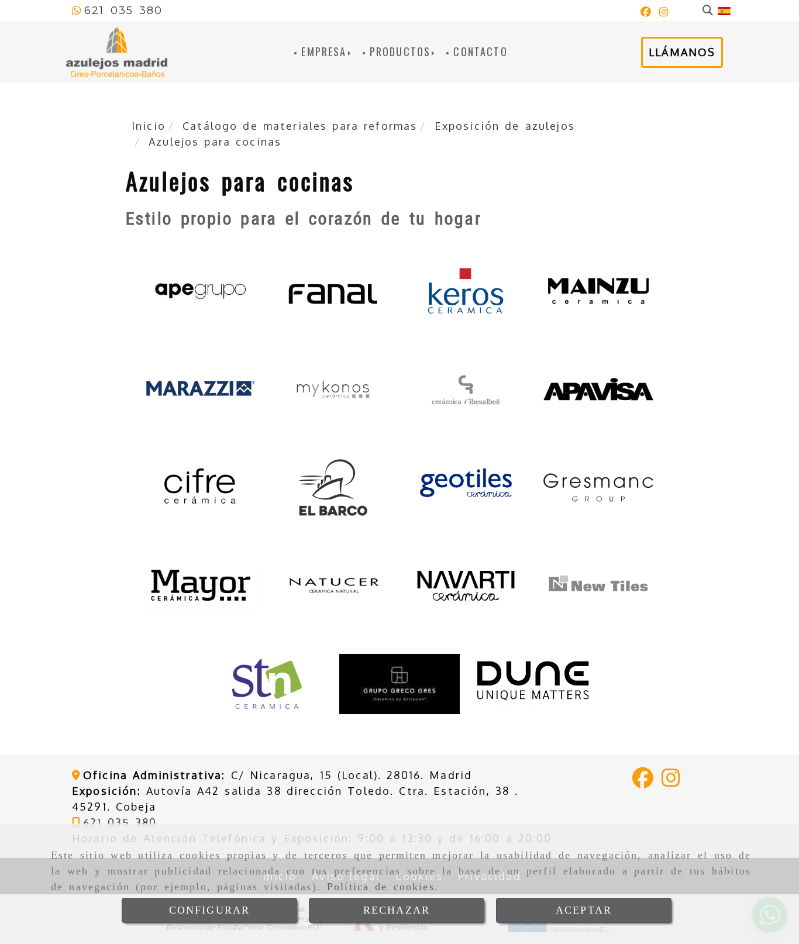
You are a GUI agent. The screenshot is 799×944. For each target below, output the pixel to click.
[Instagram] (663, 12)
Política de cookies (381, 887)
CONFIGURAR (209, 910)
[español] (724, 10)
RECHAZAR (396, 910)
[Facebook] (646, 12)
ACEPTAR (584, 910)
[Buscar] (707, 11)
